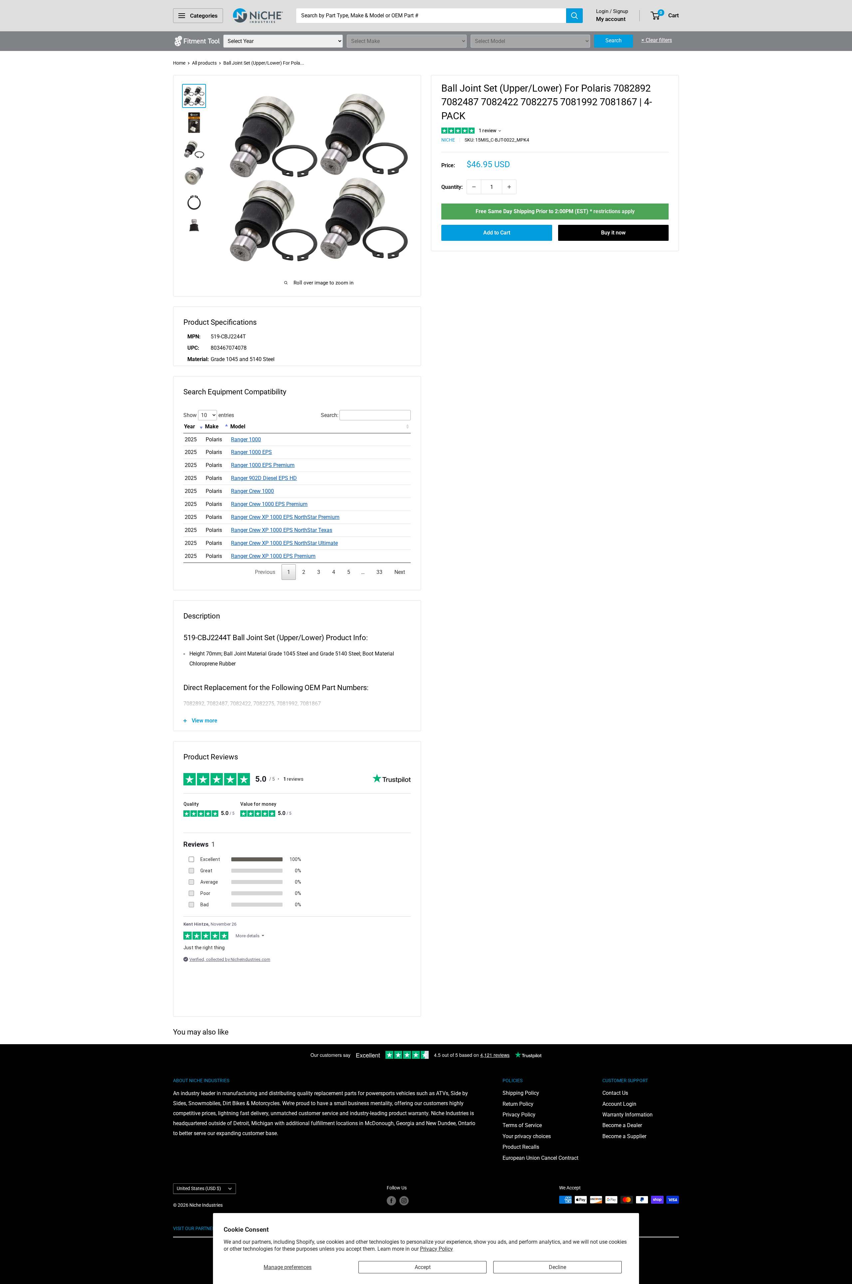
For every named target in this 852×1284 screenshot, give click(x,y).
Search (613, 40)
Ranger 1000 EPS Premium (263, 465)
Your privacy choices (527, 1136)
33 (379, 572)
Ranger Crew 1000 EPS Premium (269, 504)
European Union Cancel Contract (540, 1158)
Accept (423, 1267)
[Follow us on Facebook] (391, 1200)
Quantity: (452, 187)
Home (179, 63)
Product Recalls (521, 1147)
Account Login (619, 1104)
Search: (329, 415)
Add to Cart (496, 232)
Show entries (208, 415)
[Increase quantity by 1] (509, 187)
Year (189, 426)
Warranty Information (627, 1114)
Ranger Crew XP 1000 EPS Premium (273, 556)
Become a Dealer (622, 1125)
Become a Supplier (624, 1136)
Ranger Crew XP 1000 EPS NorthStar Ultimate (284, 543)
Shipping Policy (521, 1093)
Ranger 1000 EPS (251, 452)
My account (611, 19)
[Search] (574, 15)
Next (399, 572)
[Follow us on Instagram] (404, 1200)
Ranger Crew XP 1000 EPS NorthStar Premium (285, 517)
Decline (557, 1267)
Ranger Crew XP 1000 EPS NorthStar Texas (281, 530)
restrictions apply (614, 211)
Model (237, 426)
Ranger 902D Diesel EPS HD (264, 478)
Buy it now (613, 232)
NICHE (448, 140)
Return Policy (518, 1104)
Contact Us (615, 1093)
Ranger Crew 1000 (252, 491)
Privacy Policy (436, 1249)
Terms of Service (522, 1125)
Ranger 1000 (246, 439)
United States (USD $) (199, 1188)
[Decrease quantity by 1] (474, 187)
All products (204, 63)
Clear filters (656, 40)
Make (212, 426)
